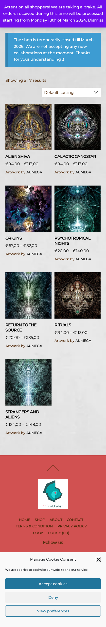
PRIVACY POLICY (72, 526)
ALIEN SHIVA (17, 156)
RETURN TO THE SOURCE (21, 327)
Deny (53, 597)
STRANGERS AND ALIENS (22, 414)
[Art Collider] (53, 507)
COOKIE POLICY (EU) (51, 533)
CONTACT (75, 520)
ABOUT (56, 520)
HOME (24, 520)
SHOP (40, 520)
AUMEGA (34, 172)
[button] (98, 559)
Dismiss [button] (95, 20)
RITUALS (62, 325)
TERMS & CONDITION (34, 526)
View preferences (53, 611)
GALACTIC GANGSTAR (75, 156)
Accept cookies (53, 583)
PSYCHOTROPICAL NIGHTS (72, 241)
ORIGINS (13, 238)
